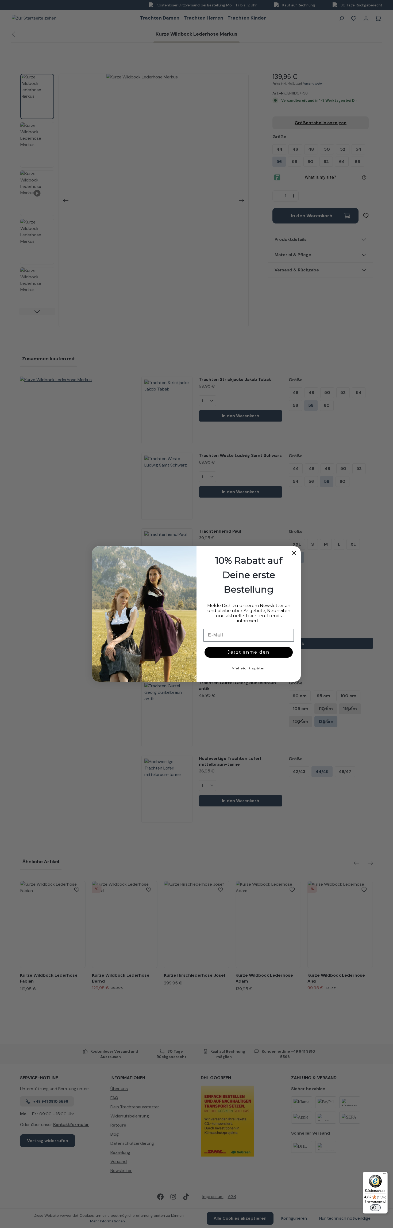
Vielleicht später (248, 668)
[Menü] (384, 1175)
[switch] (375, 1207)
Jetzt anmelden (248, 652)
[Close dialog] (294, 553)
